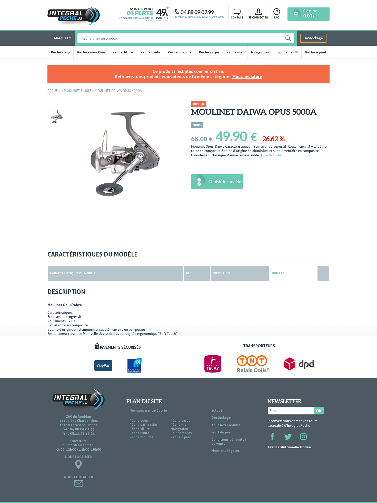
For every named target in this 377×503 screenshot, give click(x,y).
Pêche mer (235, 52)
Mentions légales (225, 451)
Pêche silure (123, 52)
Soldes (216, 410)
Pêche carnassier (91, 52)
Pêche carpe (209, 52)
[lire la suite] (271, 155)
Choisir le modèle (225, 181)
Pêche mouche (180, 52)
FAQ (276, 17)
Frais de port (221, 432)
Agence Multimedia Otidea (289, 447)
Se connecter (258, 17)
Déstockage (313, 38)
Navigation (260, 52)
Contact (237, 17)
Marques (61, 38)
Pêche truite (150, 52)
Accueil (53, 91)
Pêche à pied (315, 52)
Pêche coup (60, 52)
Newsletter (284, 401)
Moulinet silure (247, 76)
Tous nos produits (225, 425)
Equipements (287, 52)
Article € (310, 13)
